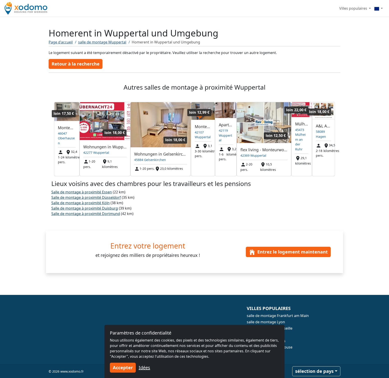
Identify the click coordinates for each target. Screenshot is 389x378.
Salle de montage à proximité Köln (80, 202)
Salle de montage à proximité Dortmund (85, 213)
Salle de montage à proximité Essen (81, 192)
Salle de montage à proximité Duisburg (84, 208)
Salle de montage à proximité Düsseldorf (86, 197)
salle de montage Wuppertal (102, 42)
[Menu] (378, 8)
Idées (144, 367)
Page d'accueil (61, 42)
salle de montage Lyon (266, 321)
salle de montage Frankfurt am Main (278, 315)
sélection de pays (314, 371)
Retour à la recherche (76, 64)
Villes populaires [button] (353, 8)
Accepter (123, 367)
